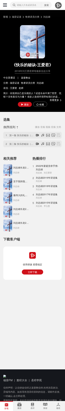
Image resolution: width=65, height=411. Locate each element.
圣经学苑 (36, 380)
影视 (5, 16)
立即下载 (32, 272)
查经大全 (21, 380)
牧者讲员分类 (32, 16)
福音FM (7, 380)
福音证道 (16, 16)
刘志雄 (46, 16)
